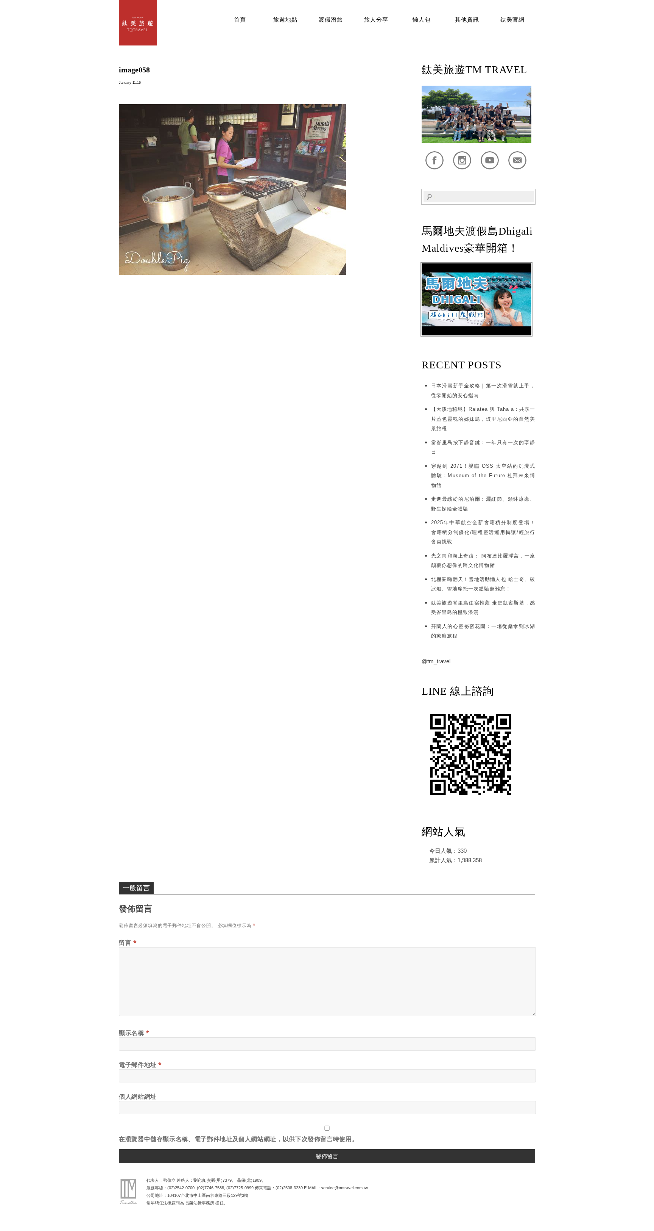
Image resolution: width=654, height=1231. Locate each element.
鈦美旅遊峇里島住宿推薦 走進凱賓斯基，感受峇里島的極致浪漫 (483, 608)
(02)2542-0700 (181, 1188)
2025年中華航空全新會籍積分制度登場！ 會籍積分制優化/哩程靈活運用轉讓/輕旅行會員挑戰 (483, 532)
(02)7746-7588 (210, 1188)
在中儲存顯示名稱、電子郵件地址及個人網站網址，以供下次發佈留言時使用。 (238, 1139)
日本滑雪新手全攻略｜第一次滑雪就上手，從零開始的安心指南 (483, 390)
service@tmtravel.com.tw (344, 1188)
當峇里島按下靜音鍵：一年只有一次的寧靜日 (483, 447)
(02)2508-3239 (289, 1188)
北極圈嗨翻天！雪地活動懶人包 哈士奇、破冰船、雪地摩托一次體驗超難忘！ (483, 584)
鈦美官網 (512, 20)
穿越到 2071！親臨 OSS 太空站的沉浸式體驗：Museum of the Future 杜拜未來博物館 (483, 475)
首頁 (240, 20)
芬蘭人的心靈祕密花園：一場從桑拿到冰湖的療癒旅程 (483, 631)
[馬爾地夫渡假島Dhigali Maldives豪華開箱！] (476, 334)
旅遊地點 (285, 20)
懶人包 (422, 20)
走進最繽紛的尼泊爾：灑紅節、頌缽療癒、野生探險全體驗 (483, 504)
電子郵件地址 (140, 1064)
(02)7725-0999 (240, 1188)
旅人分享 (376, 20)
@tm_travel (436, 661)
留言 (128, 942)
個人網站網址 (138, 1096)
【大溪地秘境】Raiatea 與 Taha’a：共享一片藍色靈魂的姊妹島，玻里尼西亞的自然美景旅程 (483, 418)
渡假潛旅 (331, 20)
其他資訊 (467, 20)
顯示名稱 (134, 1033)
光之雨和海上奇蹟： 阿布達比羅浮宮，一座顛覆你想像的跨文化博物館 (483, 561)
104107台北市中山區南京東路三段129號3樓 (207, 1195)
